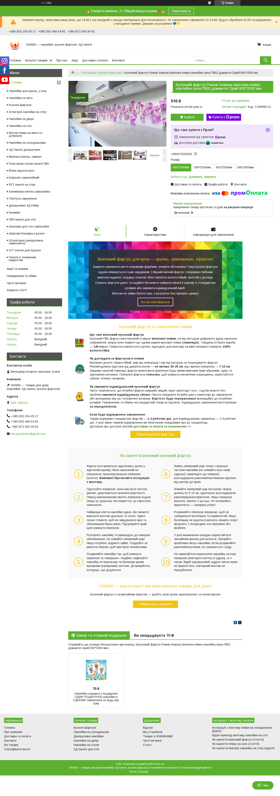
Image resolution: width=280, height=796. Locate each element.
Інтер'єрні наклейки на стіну (28, 112)
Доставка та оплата (17, 736)
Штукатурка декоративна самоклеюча (26, 242)
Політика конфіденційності (196, 767)
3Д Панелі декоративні (24, 149)
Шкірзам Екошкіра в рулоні (26, 233)
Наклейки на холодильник (91, 732)
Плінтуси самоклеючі (23, 198)
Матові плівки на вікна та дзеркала (25, 134)
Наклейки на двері (21, 119)
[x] (239, 623)
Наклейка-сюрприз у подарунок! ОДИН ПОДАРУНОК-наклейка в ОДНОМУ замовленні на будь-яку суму (96, 698)
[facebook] (235, 623)
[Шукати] (265, 60)
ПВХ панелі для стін (22, 219)
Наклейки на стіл (20, 125)
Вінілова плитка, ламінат (25, 156)
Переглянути (181, 11)
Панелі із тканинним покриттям (22, 259)
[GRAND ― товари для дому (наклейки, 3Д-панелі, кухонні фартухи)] (15, 44)
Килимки (14, 212)
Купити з (218, 117)
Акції (75, 60)
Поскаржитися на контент (164, 767)
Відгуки (148, 727)
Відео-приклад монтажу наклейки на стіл (240, 735)
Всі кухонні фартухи (155, 302)
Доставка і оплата (95, 60)
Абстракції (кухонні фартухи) (102, 72)
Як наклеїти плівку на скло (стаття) (235, 743)
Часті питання (16, 283)
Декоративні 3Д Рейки (24, 205)
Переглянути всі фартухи (155, 434)
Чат (266, 785)
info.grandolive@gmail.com (28, 433)
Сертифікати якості (17, 749)
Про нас (61, 60)
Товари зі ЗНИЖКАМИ (158, 736)
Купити (189, 117)
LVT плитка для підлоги (25, 250)
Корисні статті (17, 290)
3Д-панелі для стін (86, 749)
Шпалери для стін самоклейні (29, 226)
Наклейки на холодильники (27, 142)
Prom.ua (159, 764)
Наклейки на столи (86, 745)
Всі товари (14, 82)
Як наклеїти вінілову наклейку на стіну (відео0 (243, 748)
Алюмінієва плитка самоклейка (29, 191)
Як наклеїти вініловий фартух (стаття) (238, 739)
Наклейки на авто (21, 98)
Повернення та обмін (21, 276)
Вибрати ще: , (193, 176)
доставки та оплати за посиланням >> (162, 426)
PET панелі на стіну (22, 184)
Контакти (118, 60)
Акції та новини (17, 268)
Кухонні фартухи (20, 105)
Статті (147, 745)
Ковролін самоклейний (24, 177)
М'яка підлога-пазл (21, 170)
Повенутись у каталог (155, 604)
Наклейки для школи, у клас (28, 91)
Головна (15, 60)
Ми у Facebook (153, 732)
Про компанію (13, 732)
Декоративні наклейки (89, 736)
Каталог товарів (36, 60)
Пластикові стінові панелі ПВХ (29, 163)
